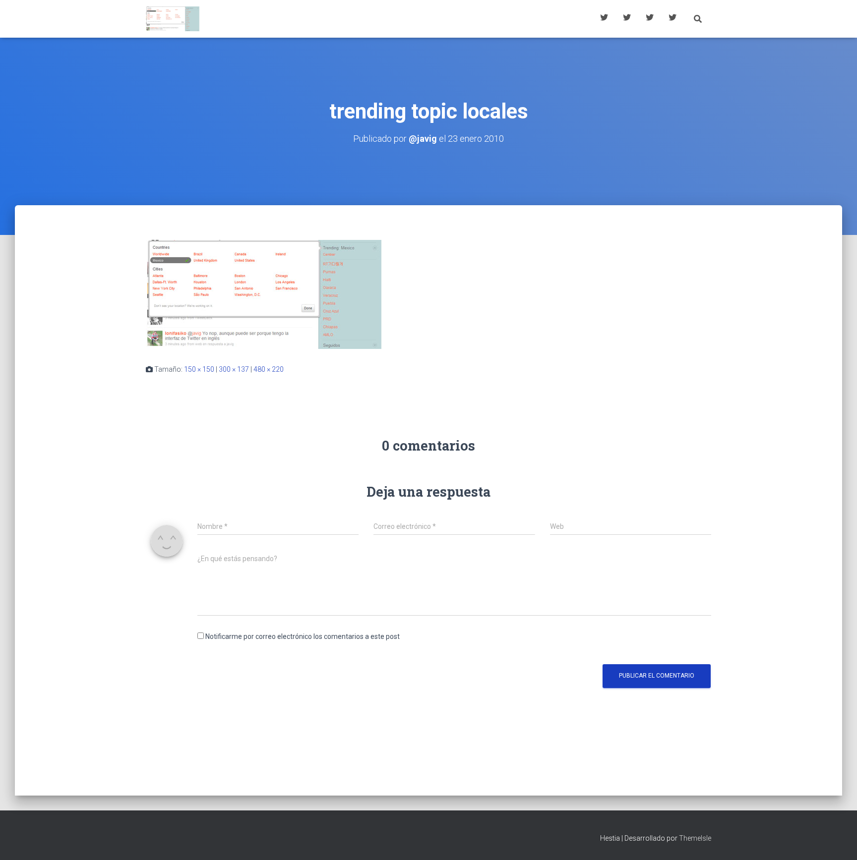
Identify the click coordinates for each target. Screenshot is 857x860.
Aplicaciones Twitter (626, 19)
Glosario (649, 19)
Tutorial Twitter (604, 19)
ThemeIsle (695, 838)
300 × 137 (234, 369)
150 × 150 (199, 369)
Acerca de (672, 19)
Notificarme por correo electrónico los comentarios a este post (302, 636)
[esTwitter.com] (172, 18)
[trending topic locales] (265, 294)
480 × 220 (268, 369)
